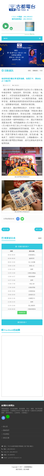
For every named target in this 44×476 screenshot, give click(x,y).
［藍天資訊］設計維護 (22, 469)
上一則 (6, 229)
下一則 (39, 229)
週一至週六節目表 (21, 246)
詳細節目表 (22, 312)
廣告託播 (6, 438)
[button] (3, 60)
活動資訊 (35, 70)
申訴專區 (6, 434)
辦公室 (5, 426)
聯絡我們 (6, 430)
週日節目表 (21, 322)
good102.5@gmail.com (14, 457)
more (39, 238)
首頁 (29, 70)
